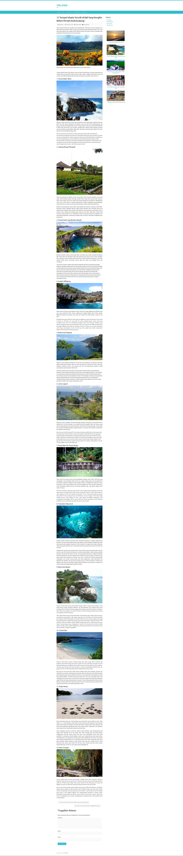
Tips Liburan (84, 12)
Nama (59, 831)
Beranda (59, 12)
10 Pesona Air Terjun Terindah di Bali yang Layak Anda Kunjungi (73, 802)
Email (59, 837)
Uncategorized (110, 25)
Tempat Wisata (76, 12)
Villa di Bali (62, 5)
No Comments (86, 24)
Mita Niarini (61, 24)
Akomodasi (68, 12)
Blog (64, 12)
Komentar (60, 817)
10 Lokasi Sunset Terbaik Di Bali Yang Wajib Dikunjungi (88, 805)
